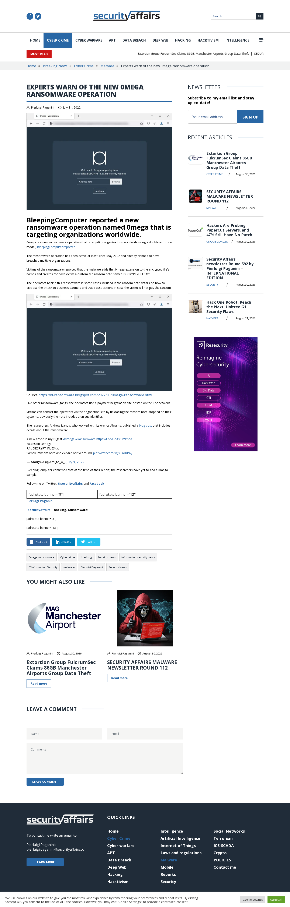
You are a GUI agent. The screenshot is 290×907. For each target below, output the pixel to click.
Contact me (225, 867)
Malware (107, 66)
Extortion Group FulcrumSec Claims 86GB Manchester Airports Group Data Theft (185, 54)
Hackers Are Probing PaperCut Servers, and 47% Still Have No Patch (229, 230)
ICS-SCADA (224, 845)
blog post (145, 425)
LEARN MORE (45, 862)
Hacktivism (208, 40)
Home (35, 40)
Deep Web (160, 40)
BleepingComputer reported (56, 247)
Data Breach (134, 40)
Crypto (220, 852)
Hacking (183, 40)
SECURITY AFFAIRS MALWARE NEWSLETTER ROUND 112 (142, 665)
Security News (117, 567)
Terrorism (223, 838)
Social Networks (229, 831)
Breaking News (55, 66)
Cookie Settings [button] (253, 899)
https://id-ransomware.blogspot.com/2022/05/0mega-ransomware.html (95, 395)
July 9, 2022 (75, 462)
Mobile (166, 867)
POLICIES (222, 859)
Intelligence (237, 40)
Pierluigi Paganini (42, 107)
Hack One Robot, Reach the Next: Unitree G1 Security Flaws (228, 307)
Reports (168, 874)
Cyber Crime (58, 40)
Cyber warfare (88, 40)
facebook (41, 541)
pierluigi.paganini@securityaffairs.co (55, 849)
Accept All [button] (276, 899)
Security (212, 284)
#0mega (69, 439)
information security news (138, 557)
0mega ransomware (42, 557)
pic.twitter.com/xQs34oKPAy (112, 453)
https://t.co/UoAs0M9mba (114, 439)
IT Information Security (43, 567)
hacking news (107, 557)
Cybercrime (67, 557)
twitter (91, 541)
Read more (39, 683)
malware (69, 567)
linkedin (66, 541)
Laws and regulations (180, 852)
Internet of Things (178, 845)
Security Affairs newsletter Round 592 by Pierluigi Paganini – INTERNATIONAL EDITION (229, 268)
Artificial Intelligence (180, 838)
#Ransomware (85, 439)
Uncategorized (217, 241)
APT (112, 40)
